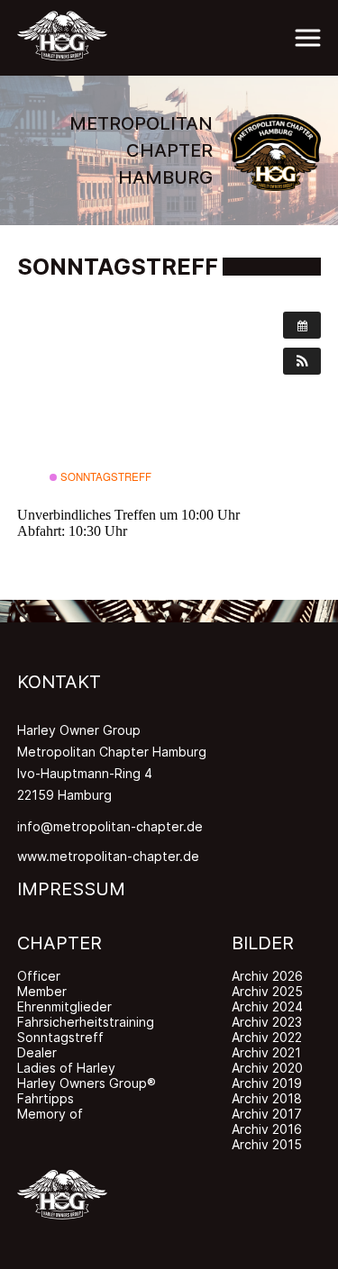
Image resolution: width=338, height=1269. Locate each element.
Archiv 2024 (267, 1006)
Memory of (50, 1113)
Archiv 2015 (267, 1144)
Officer (38, 975)
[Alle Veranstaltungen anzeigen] (302, 325)
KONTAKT (59, 682)
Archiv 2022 (267, 1037)
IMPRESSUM (71, 889)
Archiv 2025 (267, 991)
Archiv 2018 (267, 1098)
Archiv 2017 (267, 1113)
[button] (302, 361)
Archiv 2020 (267, 1067)
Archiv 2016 (267, 1129)
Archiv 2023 (267, 1021)
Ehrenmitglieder (64, 1006)
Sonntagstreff (104, 476)
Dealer (37, 1052)
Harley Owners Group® (86, 1083)
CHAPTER (59, 943)
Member (42, 991)
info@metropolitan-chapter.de (110, 826)
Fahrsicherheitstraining (85, 1021)
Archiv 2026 (267, 975)
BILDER (263, 943)
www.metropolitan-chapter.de (108, 856)
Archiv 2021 (266, 1052)
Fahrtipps (45, 1098)
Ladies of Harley (66, 1067)
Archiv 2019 (267, 1083)
